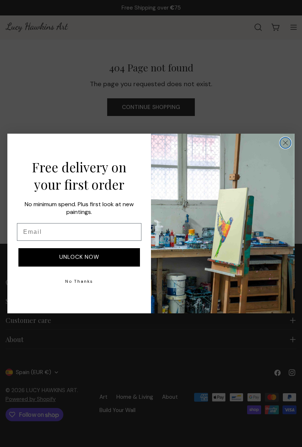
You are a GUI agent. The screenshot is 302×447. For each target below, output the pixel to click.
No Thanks (79, 281)
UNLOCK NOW (79, 257)
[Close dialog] (285, 142)
